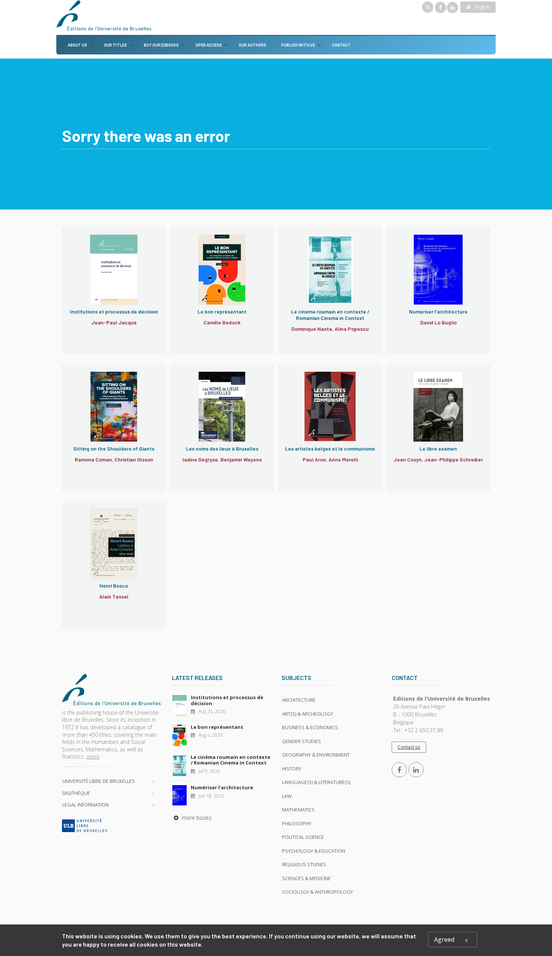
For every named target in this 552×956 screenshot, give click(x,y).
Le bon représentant (217, 727)
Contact (341, 44)
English (482, 7)
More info (97, 275)
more (93, 756)
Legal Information (85, 804)
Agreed (444, 939)
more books (196, 817)
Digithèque (76, 793)
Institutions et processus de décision (227, 700)
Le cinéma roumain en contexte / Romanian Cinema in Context (230, 760)
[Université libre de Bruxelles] (111, 825)
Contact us (409, 747)
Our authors (252, 44)
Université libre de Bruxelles (98, 781)
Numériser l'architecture (222, 787)
